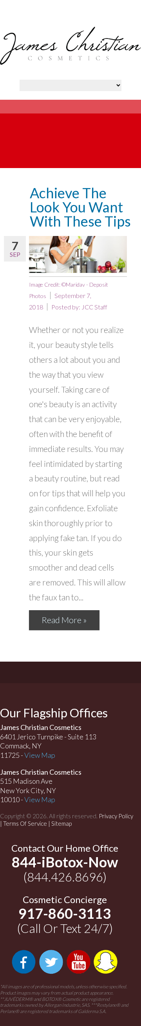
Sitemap (61, 823)
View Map (39, 755)
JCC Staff (94, 307)
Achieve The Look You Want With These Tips (80, 207)
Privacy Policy (116, 815)
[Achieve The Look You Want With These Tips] (78, 254)
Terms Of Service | (27, 823)
